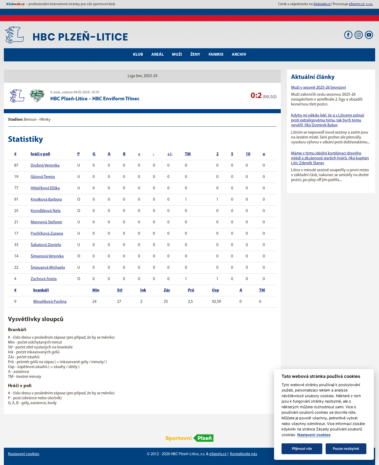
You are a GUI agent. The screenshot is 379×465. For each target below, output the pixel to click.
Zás (167, 290)
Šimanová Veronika (47, 256)
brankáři (41, 290)
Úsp (215, 290)
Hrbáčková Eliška (45, 188)
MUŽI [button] (177, 55)
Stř (119, 290)
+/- (169, 154)
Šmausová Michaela (48, 268)
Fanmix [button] (216, 55)
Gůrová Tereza (43, 177)
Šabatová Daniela (46, 245)
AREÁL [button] (157, 55)
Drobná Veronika (45, 166)
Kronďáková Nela (46, 211)
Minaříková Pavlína (50, 302)
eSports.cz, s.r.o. (361, 4)
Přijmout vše (302, 448)
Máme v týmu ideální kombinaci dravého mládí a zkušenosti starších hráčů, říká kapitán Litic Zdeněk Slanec (330, 158)
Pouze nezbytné (346, 448)
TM (188, 154)
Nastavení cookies (23, 454)
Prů (191, 290)
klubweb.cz (322, 4)
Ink (143, 290)
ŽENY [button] (195, 55)
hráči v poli (40, 154)
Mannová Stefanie (46, 222)
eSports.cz (218, 454)
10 (248, 154)
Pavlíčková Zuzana (47, 234)
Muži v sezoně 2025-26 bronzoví (318, 88)
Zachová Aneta (44, 279)
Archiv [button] (239, 55)
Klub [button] (138, 55)
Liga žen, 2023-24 (142, 76)
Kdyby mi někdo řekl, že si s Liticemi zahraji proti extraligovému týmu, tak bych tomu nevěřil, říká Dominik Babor (327, 120)
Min (95, 290)
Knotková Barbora (46, 200)
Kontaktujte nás (243, 454)
